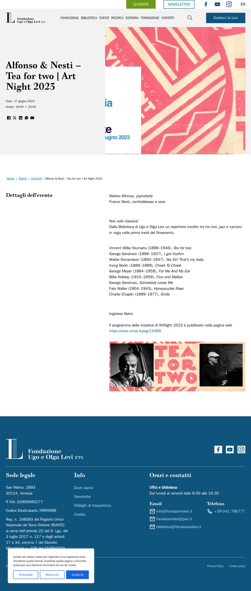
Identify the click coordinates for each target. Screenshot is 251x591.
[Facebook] (9, 118)
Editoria (132, 18)
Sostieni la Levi (226, 17)
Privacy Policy (215, 566)
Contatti (168, 18)
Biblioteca (89, 18)
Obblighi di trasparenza (92, 505)
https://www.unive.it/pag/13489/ (135, 330)
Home (10, 178)
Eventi (104, 18)
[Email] (32, 118)
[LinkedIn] (21, 118)
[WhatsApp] (26, 118)
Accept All (77, 574)
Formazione (150, 18)
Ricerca (117, 18)
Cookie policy (237, 566)
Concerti (36, 178)
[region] (51, 565)
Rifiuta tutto (52, 574)
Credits (79, 514)
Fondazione (69, 18)
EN (243, 4)
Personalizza (26, 574)
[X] (15, 118)
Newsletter (179, 4)
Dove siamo (83, 487)
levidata (141, 4)
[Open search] (190, 18)
